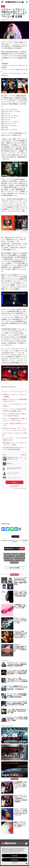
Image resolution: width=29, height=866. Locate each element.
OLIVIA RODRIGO (20, 558)
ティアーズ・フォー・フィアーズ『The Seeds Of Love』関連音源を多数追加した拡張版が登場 (17, 664)
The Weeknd (15, 562)
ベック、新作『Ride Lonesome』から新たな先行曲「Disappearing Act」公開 (17, 710)
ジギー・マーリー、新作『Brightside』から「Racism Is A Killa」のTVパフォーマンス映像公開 (17, 679)
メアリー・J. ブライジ (9, 391)
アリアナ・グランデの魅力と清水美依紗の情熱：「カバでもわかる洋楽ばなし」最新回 (17, 718)
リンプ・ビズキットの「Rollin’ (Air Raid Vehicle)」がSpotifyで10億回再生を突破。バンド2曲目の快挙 (17, 671)
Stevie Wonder (20, 560)
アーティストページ (22, 391)
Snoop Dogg (9, 560)
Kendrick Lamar (10, 556)
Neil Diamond (9, 558)
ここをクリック (25, 232)
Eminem (16, 554)
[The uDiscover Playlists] (14, 760)
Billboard (8, 554)
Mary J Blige (20, 556)
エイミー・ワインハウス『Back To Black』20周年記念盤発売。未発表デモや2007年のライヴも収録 (17, 703)
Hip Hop (22, 554)
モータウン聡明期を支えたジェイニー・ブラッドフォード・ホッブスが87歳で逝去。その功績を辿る (17, 687)
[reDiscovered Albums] (14, 743)
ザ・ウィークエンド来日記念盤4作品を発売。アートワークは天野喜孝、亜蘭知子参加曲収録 (17, 695)
